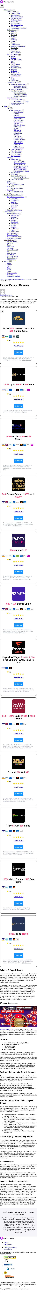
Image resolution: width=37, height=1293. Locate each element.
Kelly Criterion (11, 253)
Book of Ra (17, 136)
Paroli (9, 245)
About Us (6, 1246)
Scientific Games (15, 76)
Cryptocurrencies (12, 273)
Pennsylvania (14, 203)
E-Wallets (10, 274)
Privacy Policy (8, 1249)
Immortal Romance (19, 139)
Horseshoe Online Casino (18, 46)
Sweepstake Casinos (13, 213)
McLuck (13, 225)
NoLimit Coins (15, 215)
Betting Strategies (9, 240)
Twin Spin (17, 146)
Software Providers (12, 54)
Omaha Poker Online (20, 169)
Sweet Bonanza (18, 112)
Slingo (16, 128)
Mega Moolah (18, 133)
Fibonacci (10, 243)
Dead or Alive (18, 118)
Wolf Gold (17, 144)
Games (6, 106)
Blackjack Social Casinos (14, 236)
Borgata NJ (14, 35)
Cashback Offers (15, 13)
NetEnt (13, 79)
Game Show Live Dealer (21, 101)
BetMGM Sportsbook (20, 94)
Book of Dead (18, 141)
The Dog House (19, 120)
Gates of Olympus (19, 117)
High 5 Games (15, 72)
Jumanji (16, 113)
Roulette (9, 186)
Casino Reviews (11, 30)
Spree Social (14, 222)
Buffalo (16, 123)
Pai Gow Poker (15, 172)
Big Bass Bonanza (19, 125)
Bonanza (16, 115)
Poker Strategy (11, 259)
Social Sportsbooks (16, 89)
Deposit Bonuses (15, 23)
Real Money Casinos (17, 17)
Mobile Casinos (15, 104)
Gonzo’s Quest (18, 138)
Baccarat (9, 190)
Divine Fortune (18, 122)
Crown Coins (14, 228)
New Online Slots (16, 152)
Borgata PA (14, 36)
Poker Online (14, 159)
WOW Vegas (14, 218)
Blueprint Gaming (16, 67)
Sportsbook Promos (16, 91)
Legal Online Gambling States (15, 197)
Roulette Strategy (12, 258)
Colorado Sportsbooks (20, 87)
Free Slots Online (16, 154)
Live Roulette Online (17, 188)
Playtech (13, 58)
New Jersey (14, 198)
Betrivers (13, 217)
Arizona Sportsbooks (20, 86)
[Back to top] (0, 1292)
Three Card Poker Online (21, 171)
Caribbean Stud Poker (17, 176)
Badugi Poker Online (20, 168)
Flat (8, 251)
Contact (6, 1242)
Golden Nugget (15, 44)
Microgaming (14, 80)
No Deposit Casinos (16, 20)
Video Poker (14, 174)
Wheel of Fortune (16, 53)
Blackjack (10, 183)
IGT (12, 77)
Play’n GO (14, 71)
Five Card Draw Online (21, 166)
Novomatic (14, 69)
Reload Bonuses (15, 15)
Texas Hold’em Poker (17, 179)
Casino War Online (19, 164)
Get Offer (18, 352)
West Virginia (14, 200)
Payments (6, 261)
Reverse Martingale (12, 250)
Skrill (8, 266)
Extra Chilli (17, 126)
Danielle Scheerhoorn (6, 295)
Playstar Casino (15, 51)
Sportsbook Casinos (12, 82)
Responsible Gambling (10, 1247)
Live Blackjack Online (17, 184)
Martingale (10, 248)
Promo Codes (14, 26)
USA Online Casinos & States (12, 195)
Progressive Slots (15, 156)
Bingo (9, 193)
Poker (9, 157)
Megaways (17, 130)
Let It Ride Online (19, 161)
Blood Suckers (18, 143)
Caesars (13, 38)
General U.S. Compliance (14, 210)
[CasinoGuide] (7, 1239)
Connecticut (14, 205)
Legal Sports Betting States (18, 84)
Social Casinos (8, 211)
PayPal (9, 263)
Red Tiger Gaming (16, 59)
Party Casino (14, 48)
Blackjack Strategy (12, 256)
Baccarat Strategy (12, 241)
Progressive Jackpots (17, 25)
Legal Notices (7, 1244)
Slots (8, 108)
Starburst (16, 135)
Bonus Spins (14, 21)
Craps (9, 181)
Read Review (18, 346)
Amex (9, 271)
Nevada (13, 208)
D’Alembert (10, 254)
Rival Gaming (15, 66)
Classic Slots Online (17, 149)
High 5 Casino (15, 231)
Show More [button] (28, 360)
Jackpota (13, 227)
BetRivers (13, 31)
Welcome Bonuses (16, 18)
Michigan (13, 202)
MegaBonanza (15, 223)
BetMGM (13, 33)
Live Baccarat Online (17, 191)
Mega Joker (17, 131)
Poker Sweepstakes (12, 235)
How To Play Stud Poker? (21, 178)
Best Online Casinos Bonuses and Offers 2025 (18, 279)
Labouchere (10, 246)
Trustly (9, 268)
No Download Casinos (17, 103)
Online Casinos (8, 10)
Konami (13, 56)
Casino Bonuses (11, 11)
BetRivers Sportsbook (20, 96)
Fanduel (13, 41)
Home (2, 279)
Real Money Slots (16, 110)
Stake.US (13, 220)
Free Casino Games (12, 233)
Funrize (13, 230)
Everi (12, 61)
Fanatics (13, 43)
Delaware (13, 207)
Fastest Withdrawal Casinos (18, 28)
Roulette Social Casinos (14, 238)
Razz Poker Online (20, 163)
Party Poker (14, 49)
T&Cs (23, 360)
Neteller (9, 264)
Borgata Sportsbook (20, 93)
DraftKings (14, 40)
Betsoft (13, 63)
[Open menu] (2, 5)
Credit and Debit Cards (13, 276)
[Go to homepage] (7, 3)
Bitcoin (9, 269)
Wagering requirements (6, 1029)
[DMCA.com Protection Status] (10, 1258)
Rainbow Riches (19, 148)
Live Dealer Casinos (16, 99)
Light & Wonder (15, 64)
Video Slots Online (16, 151)
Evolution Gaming (16, 74)
